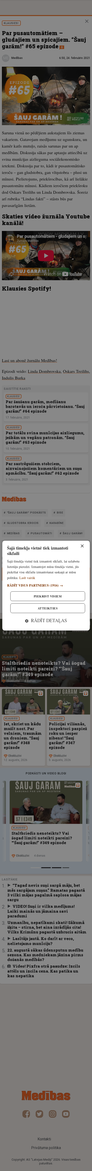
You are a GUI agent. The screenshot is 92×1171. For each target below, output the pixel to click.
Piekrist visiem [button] (48, 596)
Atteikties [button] (48, 608)
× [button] (82, 546)
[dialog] (46, 585)
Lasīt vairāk (27, 577)
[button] (46, 585)
